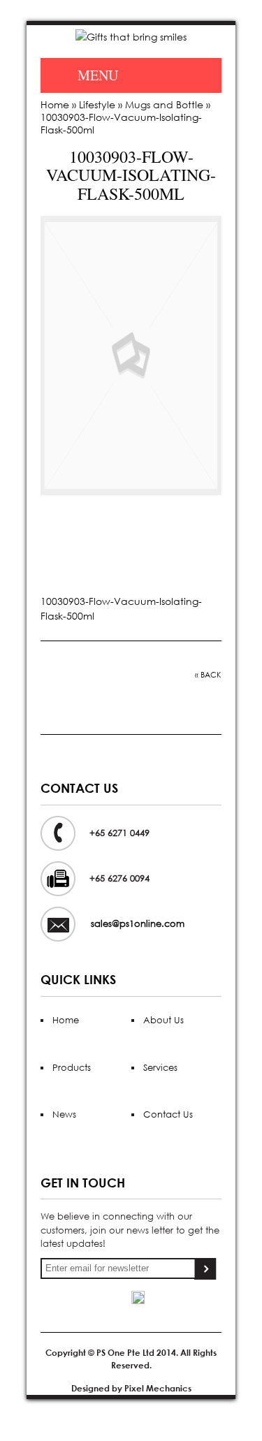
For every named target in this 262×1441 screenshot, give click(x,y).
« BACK (208, 674)
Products (71, 1068)
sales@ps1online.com (137, 924)
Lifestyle (97, 104)
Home (55, 104)
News (64, 1114)
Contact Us (168, 1114)
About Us (163, 1020)
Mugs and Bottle (164, 104)
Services (160, 1068)
